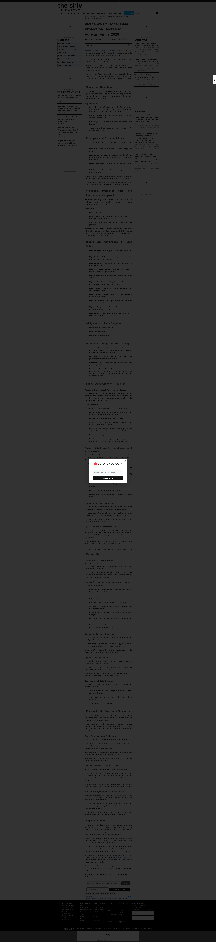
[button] (214, 79)
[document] (108, 471)
